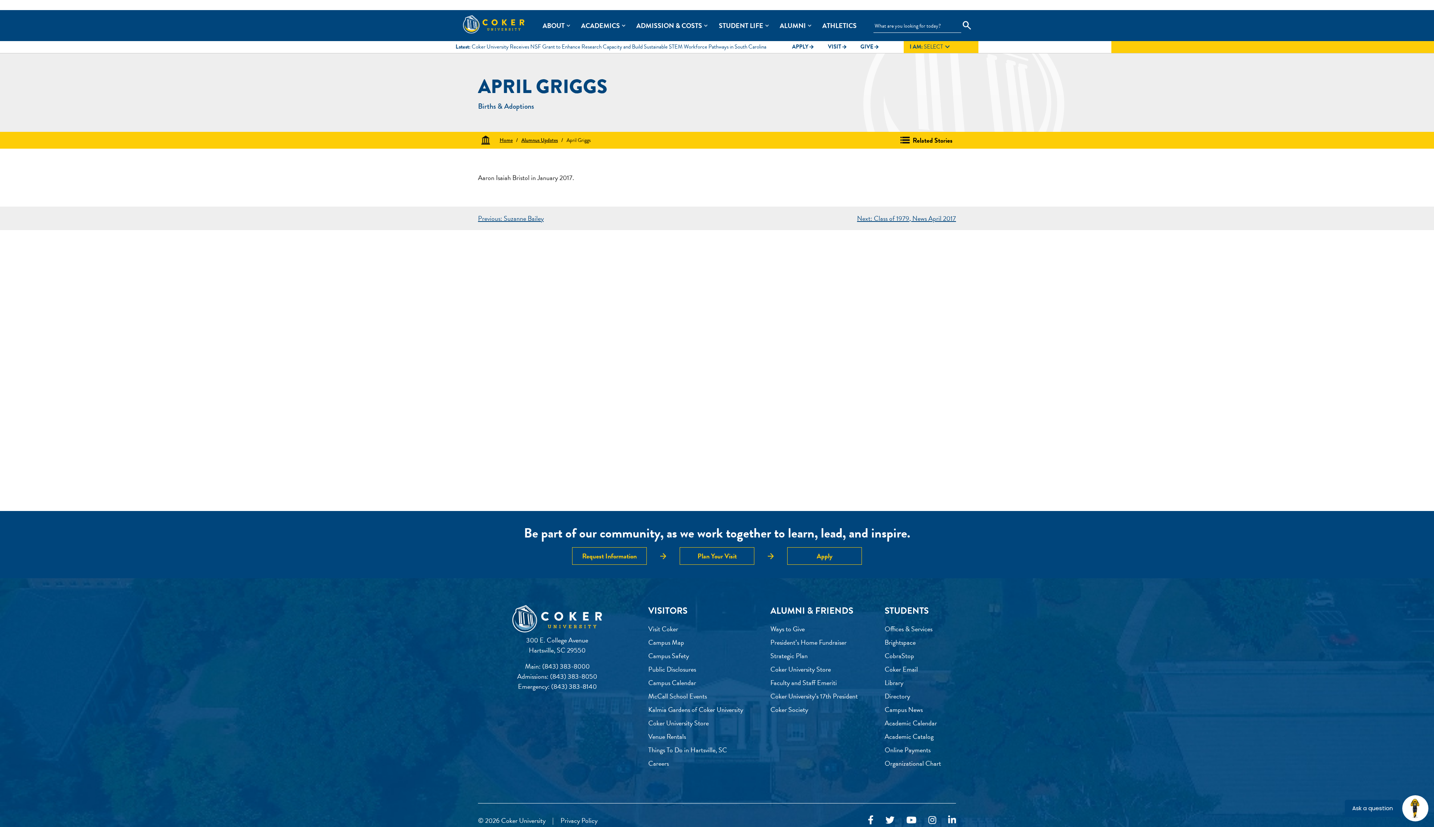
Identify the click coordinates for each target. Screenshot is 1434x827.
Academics (600, 26)
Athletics (839, 26)
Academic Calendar (911, 723)
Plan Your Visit (717, 556)
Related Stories (933, 140)
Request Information (609, 556)
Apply (803, 47)
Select (931, 47)
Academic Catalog (909, 736)
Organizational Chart (913, 763)
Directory (897, 696)
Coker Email (901, 669)
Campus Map (666, 642)
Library (894, 683)
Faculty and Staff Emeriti (803, 683)
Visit (837, 47)
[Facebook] (870, 820)
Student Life (741, 26)
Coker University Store (678, 723)
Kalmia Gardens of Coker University (695, 709)
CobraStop (899, 656)
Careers (658, 763)
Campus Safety (668, 656)
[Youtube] (911, 820)
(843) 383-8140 (574, 686)
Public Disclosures (672, 669)
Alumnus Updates (539, 140)
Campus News (904, 709)
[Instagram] (932, 820)
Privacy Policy (579, 820)
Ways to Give (787, 629)
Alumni (793, 26)
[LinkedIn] (952, 820)
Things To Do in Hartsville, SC (687, 750)
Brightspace (900, 642)
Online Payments (908, 750)
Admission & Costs (669, 26)
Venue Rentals (667, 736)
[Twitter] (889, 820)
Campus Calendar (672, 683)
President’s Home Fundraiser (808, 642)
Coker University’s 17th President (814, 696)
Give (869, 47)
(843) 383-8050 (573, 676)
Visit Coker (663, 629)
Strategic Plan (789, 656)
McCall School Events (677, 696)
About (554, 26)
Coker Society (789, 709)
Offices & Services (908, 629)
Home (506, 140)
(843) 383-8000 (566, 666)
